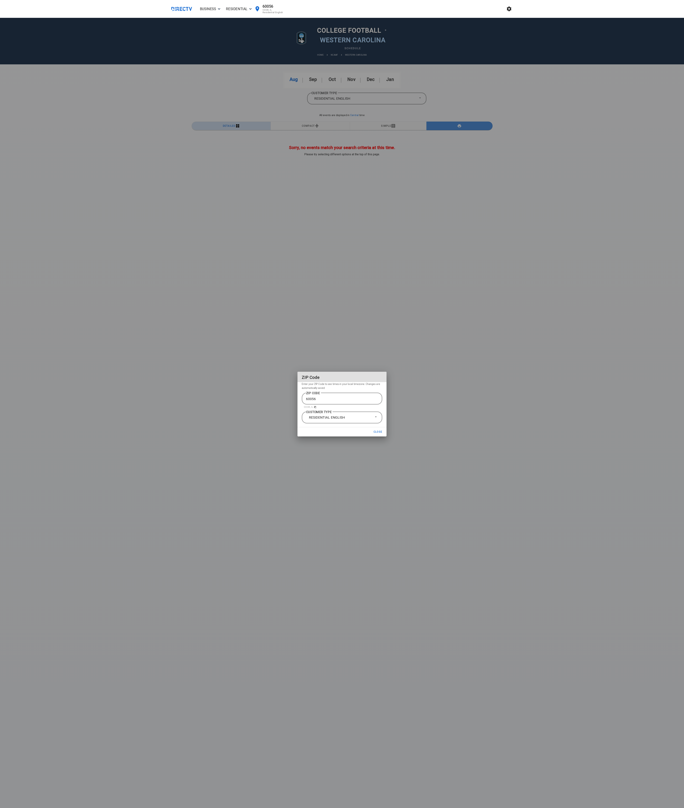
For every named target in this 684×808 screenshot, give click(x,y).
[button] (342, 407)
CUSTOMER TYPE (319, 412)
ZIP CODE (313, 393)
